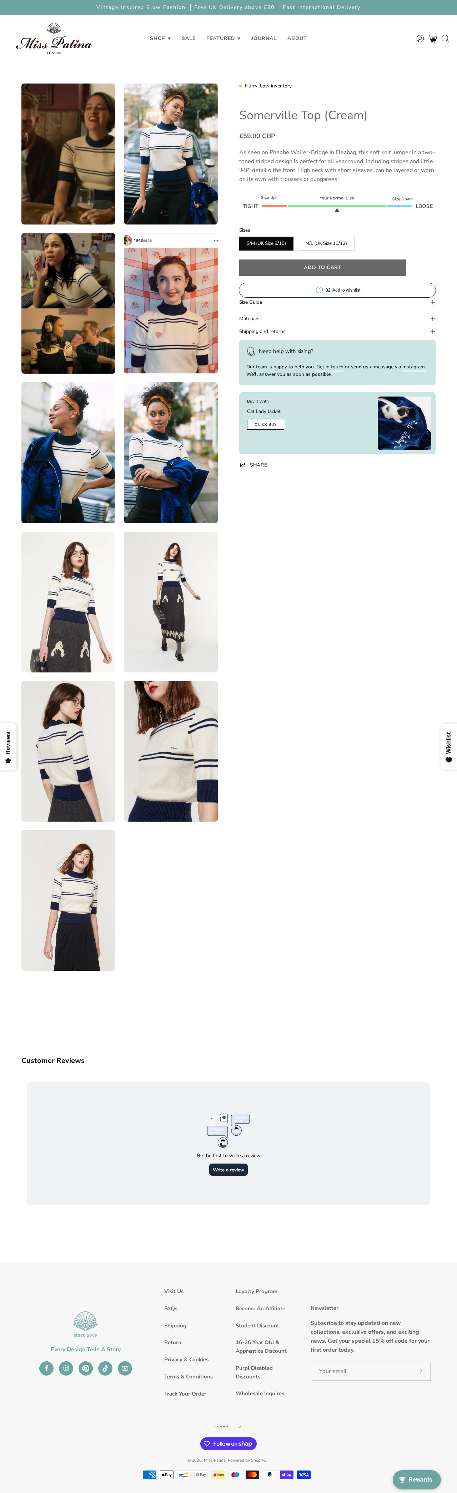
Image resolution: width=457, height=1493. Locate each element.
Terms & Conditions (188, 1376)
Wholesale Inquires (260, 1393)
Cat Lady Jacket (264, 411)
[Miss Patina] (54, 38)
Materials (249, 318)
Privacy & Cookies (186, 1359)
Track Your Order (185, 1393)
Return (172, 1342)
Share (258, 464)
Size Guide (250, 302)
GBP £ (222, 1426)
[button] (188, 38)
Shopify (258, 1460)
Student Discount (257, 1325)
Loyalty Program (256, 1291)
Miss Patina (215, 1460)
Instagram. (414, 366)
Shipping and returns (262, 331)
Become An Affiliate (260, 1308)
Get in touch (329, 366)
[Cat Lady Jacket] (404, 423)
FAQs (170, 1308)
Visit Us (174, 1291)
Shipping (175, 1325)
